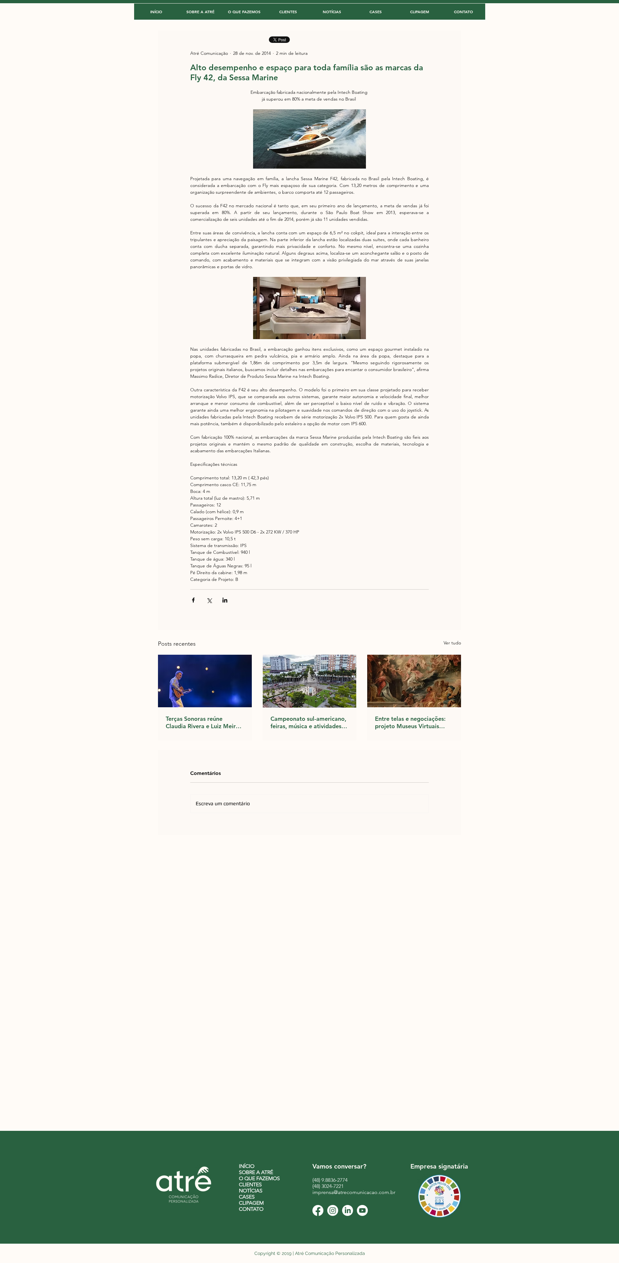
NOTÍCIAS (250, 1191)
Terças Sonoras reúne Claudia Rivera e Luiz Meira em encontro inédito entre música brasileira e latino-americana (202, 722)
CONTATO (251, 1209)
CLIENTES (250, 1184)
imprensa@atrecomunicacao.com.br (353, 1192)
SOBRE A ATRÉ (256, 1172)
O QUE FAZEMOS (259, 1178)
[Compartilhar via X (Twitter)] (209, 600)
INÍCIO (246, 1166)
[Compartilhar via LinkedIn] (225, 600)
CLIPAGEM (251, 1203)
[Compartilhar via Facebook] (193, 600)
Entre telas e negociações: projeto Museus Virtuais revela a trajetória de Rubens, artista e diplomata (412, 722)
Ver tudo (452, 643)
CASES (247, 1197)
